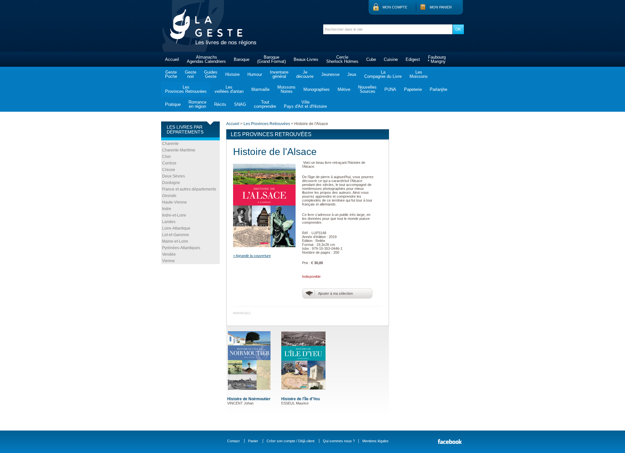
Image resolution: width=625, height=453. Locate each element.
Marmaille (260, 89)
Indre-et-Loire (174, 215)
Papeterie (413, 89)
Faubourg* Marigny (437, 59)
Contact (233, 441)
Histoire (232, 74)
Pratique (173, 104)
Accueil (172, 59)
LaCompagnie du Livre (383, 74)
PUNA (390, 89)
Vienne (168, 261)
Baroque (241, 59)
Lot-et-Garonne (175, 235)
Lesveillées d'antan (229, 89)
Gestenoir (190, 74)
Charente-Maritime (178, 150)
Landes (168, 221)
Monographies (316, 89)
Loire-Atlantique (176, 228)
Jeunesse (330, 74)
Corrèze (169, 163)
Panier (253, 441)
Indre (166, 208)
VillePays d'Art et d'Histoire (305, 104)
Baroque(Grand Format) (271, 59)
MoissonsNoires (286, 89)
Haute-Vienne (174, 202)
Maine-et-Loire (175, 241)
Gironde (169, 195)
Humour (254, 74)
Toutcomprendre (265, 104)
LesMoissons (419, 74)
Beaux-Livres (306, 59)
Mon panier (441, 7)
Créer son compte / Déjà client (290, 441)
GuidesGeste (210, 74)
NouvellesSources (367, 89)
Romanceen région (197, 104)
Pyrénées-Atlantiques (181, 248)
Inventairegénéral (279, 74)
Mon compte (394, 7)
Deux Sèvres (173, 176)
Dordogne (171, 182)
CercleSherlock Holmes (342, 59)
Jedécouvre (304, 74)
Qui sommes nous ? (339, 441)
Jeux (351, 74)
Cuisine (391, 59)
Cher (166, 156)
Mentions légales (375, 441)
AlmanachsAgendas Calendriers (206, 59)
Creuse (168, 169)
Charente (170, 143)
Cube (371, 59)
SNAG (240, 104)
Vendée (169, 254)
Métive (344, 89)
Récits (220, 104)
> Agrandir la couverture (252, 256)
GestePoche (171, 74)
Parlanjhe (438, 89)
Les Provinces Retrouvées (266, 123)
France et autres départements (189, 189)
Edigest (413, 59)
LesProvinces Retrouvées (186, 89)
